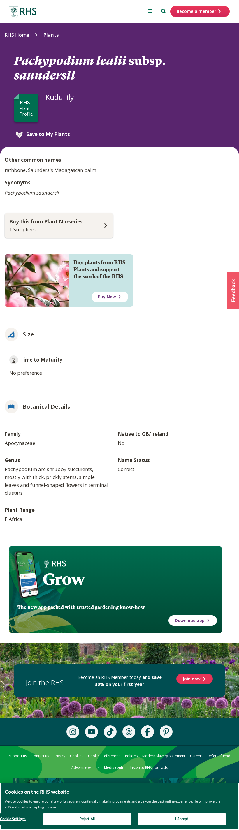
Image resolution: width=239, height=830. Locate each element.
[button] (233, 290)
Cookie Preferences (104, 755)
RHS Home (17, 34)
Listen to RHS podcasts (149, 767)
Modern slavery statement (163, 755)
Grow (64, 579)
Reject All (87, 819)
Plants (51, 34)
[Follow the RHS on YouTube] (91, 731)
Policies (131, 755)
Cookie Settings (13, 819)
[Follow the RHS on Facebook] (147, 731)
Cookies (76, 755)
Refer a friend (219, 755)
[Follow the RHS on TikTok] (110, 731)
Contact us (40, 755)
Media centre (115, 767)
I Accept (181, 819)
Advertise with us (85, 767)
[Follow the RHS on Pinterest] (166, 731)
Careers (196, 755)
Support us (18, 755)
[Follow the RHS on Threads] (128, 731)
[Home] (23, 12)
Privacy (59, 755)
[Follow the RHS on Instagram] (72, 731)
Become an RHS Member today (120, 680)
